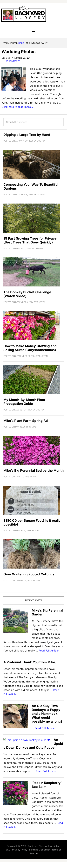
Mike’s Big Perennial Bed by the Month (33, 470)
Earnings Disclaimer (39, 849)
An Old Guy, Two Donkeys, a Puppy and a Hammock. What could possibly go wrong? (47, 713)
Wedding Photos (18, 51)
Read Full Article (49, 650)
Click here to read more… (17, 106)
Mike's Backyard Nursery (23, 14)
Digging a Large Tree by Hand (26, 135)
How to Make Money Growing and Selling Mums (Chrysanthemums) (30, 348)
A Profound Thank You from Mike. (29, 662)
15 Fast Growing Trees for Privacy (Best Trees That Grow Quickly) (30, 240)
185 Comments (12, 61)
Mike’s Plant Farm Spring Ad (25, 421)
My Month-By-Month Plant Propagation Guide (24, 402)
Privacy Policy (19, 849)
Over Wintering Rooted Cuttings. (29, 574)
